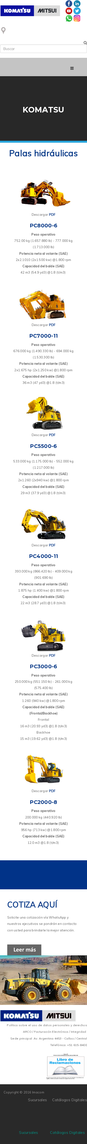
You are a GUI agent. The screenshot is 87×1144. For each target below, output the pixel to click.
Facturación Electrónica (51, 1031)
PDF (52, 214)
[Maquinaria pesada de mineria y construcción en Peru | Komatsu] (30, 11)
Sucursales (28, 1132)
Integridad (78, 1031)
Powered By (26, 1110)
